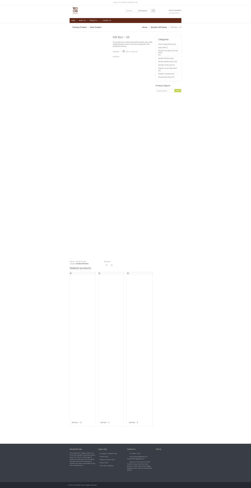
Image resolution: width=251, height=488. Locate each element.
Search (178, 90)
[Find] (153, 10)
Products (93, 20)
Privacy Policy (103, 463)
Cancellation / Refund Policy (108, 453)
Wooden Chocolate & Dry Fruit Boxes (168, 52)
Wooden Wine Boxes (165, 77)
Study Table (162, 47)
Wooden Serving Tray (165, 65)
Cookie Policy (103, 456)
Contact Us (107, 20)
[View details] (82, 345)
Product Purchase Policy (107, 460)
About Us (82, 20)
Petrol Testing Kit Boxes (166, 44)
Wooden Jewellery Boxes (166, 61)
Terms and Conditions (106, 466)
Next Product (96, 27)
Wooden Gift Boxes (159, 27)
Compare (116, 52)
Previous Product (79, 27)
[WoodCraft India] (82, 10)
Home (73, 20)
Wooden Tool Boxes (164, 74)
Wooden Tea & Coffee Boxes (167, 68)
